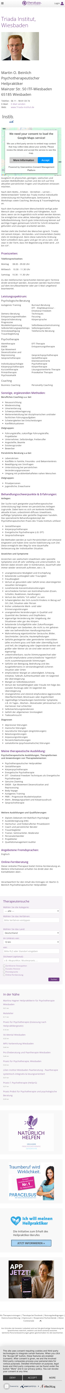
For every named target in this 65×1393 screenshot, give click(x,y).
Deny (13, 1377)
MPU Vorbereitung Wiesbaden (18, 1043)
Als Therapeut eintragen (10, 1315)
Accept (45, 160)
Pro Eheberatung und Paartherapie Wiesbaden (27, 1052)
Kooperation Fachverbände (45, 1318)
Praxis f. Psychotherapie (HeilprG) (20, 1082)
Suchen (54, 979)
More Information (23, 160)
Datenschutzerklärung (11, 1318)
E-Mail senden (18, 104)
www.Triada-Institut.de (22, 107)
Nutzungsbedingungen (53, 1315)
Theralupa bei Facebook (32, 1315)
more (52, 1377)
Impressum (27, 1318)
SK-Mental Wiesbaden (14, 1034)
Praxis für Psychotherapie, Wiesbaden (22, 1061)
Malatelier (8, 1013)
